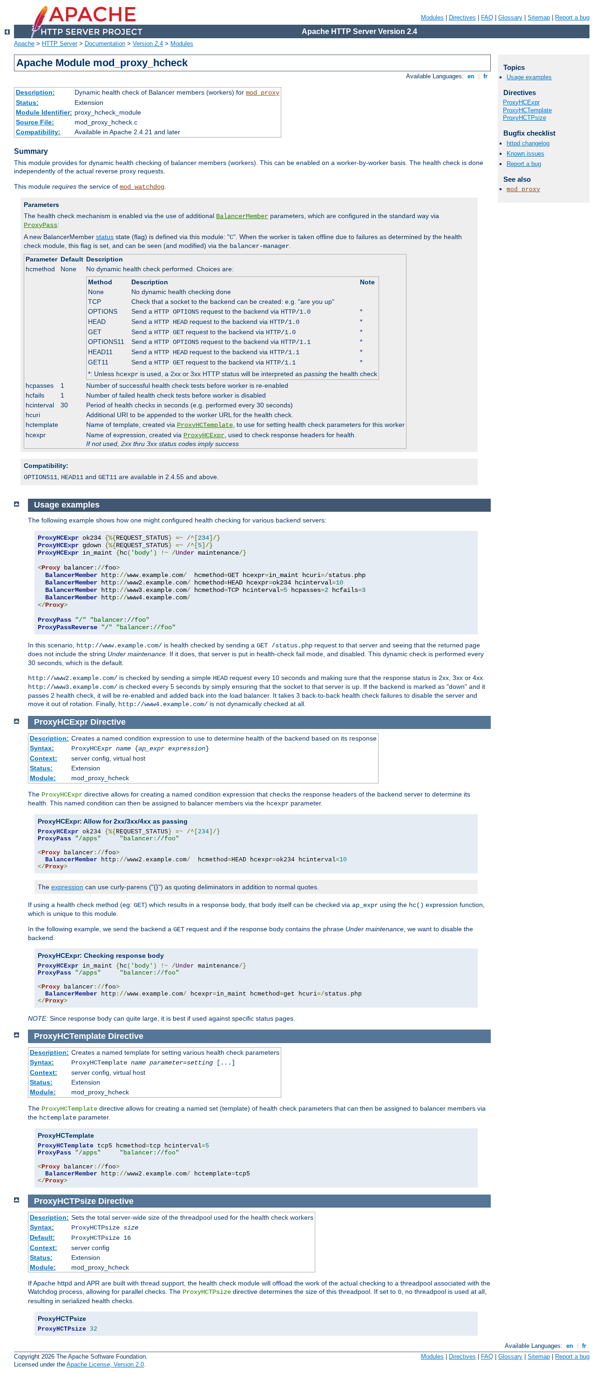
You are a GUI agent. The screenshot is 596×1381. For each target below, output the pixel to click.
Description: (35, 92)
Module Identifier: (44, 112)
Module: (43, 778)
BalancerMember (242, 216)
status (105, 236)
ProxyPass (40, 225)
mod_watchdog (142, 187)
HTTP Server (59, 43)
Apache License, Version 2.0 (105, 1364)
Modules (432, 17)
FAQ (487, 17)
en (471, 76)
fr (485, 76)
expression (67, 887)
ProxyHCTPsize (524, 117)
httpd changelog (528, 143)
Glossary (510, 17)
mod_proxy (262, 92)
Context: (43, 758)
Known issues (525, 153)
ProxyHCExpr (203, 435)
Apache (24, 43)
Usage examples (529, 77)
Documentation (105, 43)
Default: (42, 1237)
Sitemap (539, 17)
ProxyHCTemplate (205, 425)
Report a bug (572, 17)
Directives (462, 17)
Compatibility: (38, 132)
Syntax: (42, 748)
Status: (27, 102)
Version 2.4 (148, 43)
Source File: (35, 122)
